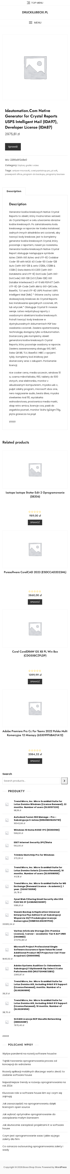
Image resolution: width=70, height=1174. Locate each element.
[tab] (14, 191)
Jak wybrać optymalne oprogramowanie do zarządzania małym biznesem (29, 1115)
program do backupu (34, 174)
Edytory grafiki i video (28, 165)
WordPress (61, 1167)
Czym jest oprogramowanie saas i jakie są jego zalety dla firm (31, 1137)
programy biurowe (55, 174)
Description (14, 191)
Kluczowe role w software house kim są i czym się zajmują (32, 1094)
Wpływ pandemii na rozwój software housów (29, 1053)
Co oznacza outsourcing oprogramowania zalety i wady (32, 1148)
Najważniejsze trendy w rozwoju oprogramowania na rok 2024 (34, 1083)
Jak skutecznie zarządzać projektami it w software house (33, 1126)
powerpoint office (13, 174)
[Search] (64, 780)
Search (7, 774)
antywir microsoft (21, 170)
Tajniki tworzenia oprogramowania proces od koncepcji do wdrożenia (29, 1062)
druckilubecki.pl (35, 12)
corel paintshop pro (40, 170)
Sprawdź (13, 146)
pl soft (54, 170)
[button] (35, 22)
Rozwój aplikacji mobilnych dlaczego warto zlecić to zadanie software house (33, 1073)
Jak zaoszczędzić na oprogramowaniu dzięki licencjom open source (29, 1105)
